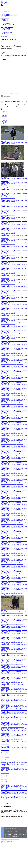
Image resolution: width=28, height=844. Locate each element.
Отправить (3, 840)
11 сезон (5, 123)
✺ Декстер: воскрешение (6, 34)
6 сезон (5, 117)
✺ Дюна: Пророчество (6, 13)
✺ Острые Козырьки (5, 23)
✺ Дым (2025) (4, 36)
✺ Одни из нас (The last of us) (7, 24)
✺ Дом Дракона (4, 19)
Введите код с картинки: (10, 828)
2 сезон (5, 112)
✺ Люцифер (3, 30)
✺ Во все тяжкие (4, 20)
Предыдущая (11, 93)
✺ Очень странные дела (6, 32)
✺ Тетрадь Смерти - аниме (7, 27)
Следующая (17, 93)
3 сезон (5, 114)
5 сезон (5, 116)
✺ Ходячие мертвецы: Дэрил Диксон (9, 15)
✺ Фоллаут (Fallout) (5, 28)
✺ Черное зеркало (5, 21)
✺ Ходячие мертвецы (5, 14)
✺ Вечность (3, 33)
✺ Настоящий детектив (6, 25)
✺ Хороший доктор (5, 29)
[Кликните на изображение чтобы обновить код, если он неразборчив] (15, 835)
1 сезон (5, 111)
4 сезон (5, 115)
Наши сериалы (4, 2)
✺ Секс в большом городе (7, 16)
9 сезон (5, 121)
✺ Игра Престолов (5, 18)
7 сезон (5, 119)
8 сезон (5, 120)
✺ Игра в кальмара (5, 11)
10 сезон (5, 122)
